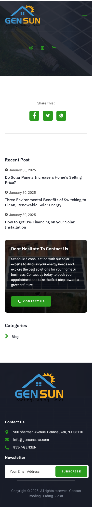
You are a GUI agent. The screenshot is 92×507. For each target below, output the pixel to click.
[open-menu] (84, 16)
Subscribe (71, 471)
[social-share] (34, 116)
